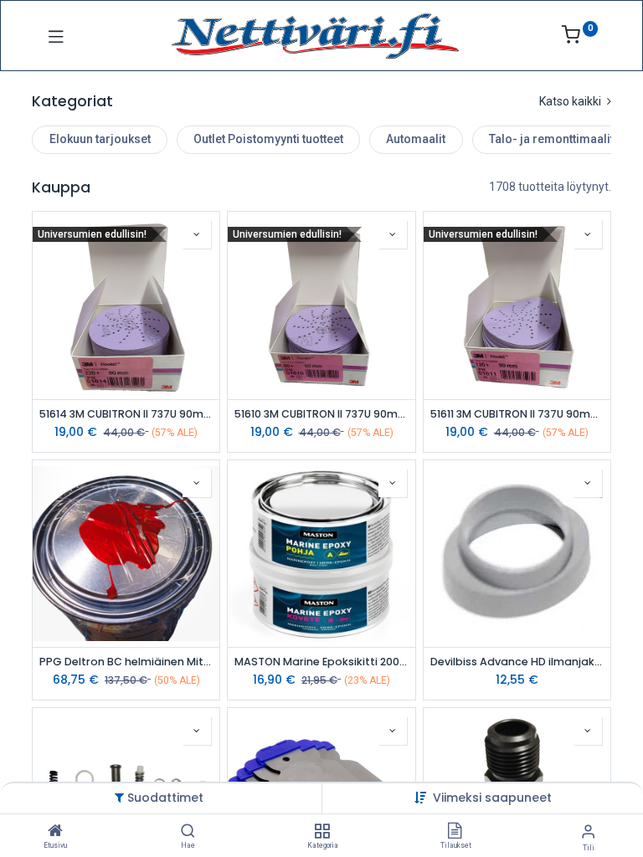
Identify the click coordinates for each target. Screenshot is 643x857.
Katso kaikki (571, 101)
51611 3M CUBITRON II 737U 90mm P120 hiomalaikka (517, 414)
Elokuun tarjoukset (100, 139)
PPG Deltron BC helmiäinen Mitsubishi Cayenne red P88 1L (126, 661)
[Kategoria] (322, 832)
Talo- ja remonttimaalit (551, 139)
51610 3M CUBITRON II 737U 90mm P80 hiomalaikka (321, 414)
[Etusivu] (55, 832)
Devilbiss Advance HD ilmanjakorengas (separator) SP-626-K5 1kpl (517, 661)
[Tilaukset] (454, 832)
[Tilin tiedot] (588, 831)
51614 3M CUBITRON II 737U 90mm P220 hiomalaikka (126, 414)
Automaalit (415, 139)
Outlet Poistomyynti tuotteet (268, 139)
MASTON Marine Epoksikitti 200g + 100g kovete (321, 661)
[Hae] (188, 832)
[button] (492, 798)
